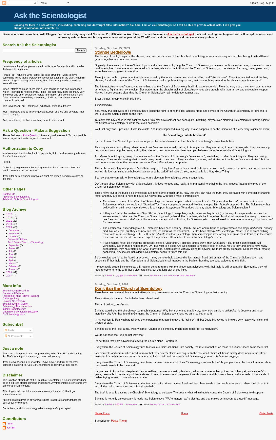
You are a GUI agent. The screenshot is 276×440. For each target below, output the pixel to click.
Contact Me (9, 194)
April (11, 260)
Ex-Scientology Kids (14, 314)
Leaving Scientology (14, 301)
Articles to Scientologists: (16, 196)
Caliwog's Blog (11, 298)
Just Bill (109, 275)
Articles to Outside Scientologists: (21, 199)
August (12, 248)
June (11, 254)
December (14, 230)
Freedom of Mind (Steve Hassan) (21, 295)
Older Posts (266, 413)
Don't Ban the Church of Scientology (128, 288)
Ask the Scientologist (50, 15)
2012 (9, 217)
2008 (9, 272)
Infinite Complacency (14, 309)
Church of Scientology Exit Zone (20, 311)
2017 (9, 214)
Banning (154, 404)
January (13, 269)
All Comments (15, 336)
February (13, 266)
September (14, 245)
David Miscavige (187, 275)
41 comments (130, 275)
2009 (9, 227)
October (13, 236)
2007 (9, 275)
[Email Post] (140, 275)
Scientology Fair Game (15, 303)
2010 (9, 224)
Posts (10, 330)
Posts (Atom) (119, 420)
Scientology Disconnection (17, 306)
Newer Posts (102, 413)
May (11, 257)
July (11, 251)
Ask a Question (31, 135)
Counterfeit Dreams (13, 293)
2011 (9, 220)
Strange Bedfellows (113, 52)
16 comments (130, 404)
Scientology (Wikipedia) (16, 290)
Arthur (10, 423)
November (14, 233)
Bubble (153, 275)
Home (184, 413)
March (12, 263)
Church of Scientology (168, 275)
